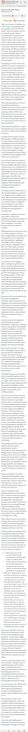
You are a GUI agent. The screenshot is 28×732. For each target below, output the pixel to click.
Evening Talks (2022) (10, 6)
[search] (9, 731)
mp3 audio (8, 20)
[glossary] (19, 731)
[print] (24, 731)
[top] (14, 731)
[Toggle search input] (25, 2)
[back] (4, 731)
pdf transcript (20, 20)
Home (3, 6)
